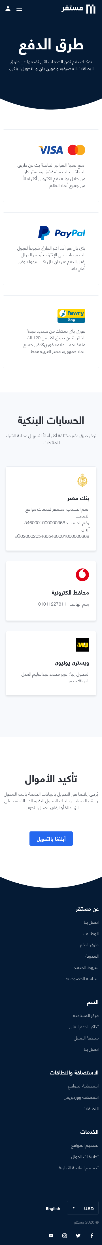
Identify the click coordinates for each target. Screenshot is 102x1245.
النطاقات (91, 1108)
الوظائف (91, 933)
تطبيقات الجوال (85, 1156)
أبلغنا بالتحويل (51, 838)
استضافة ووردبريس (81, 1097)
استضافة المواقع (83, 1085)
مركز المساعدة (86, 1015)
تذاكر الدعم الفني (84, 1026)
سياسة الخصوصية (82, 978)
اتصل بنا (91, 922)
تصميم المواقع (85, 1145)
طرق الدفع (89, 944)
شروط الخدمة (87, 967)
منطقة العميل (86, 1037)
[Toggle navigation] (19, 8)
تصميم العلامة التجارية (79, 1167)
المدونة (92, 955)
